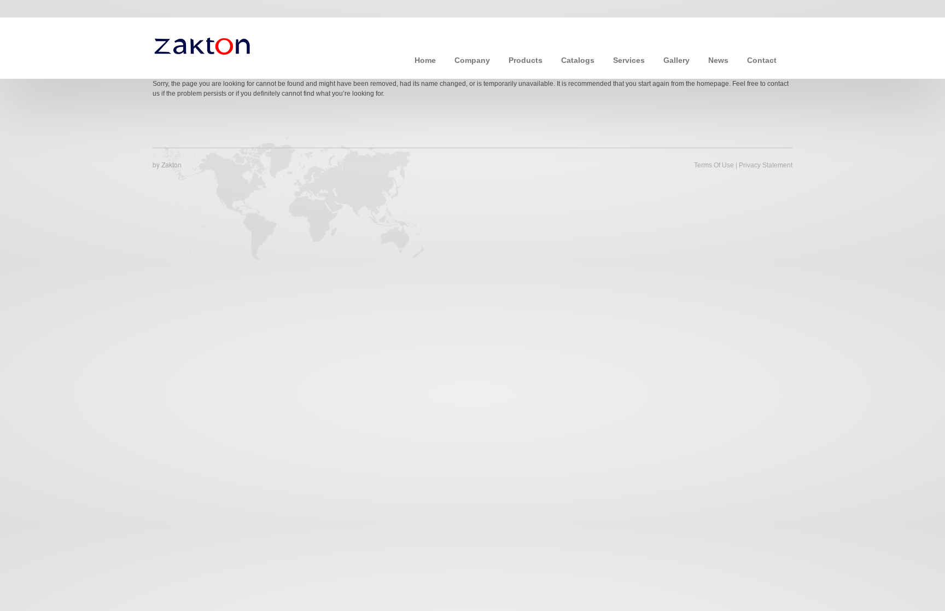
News (718, 60)
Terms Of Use (714, 165)
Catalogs (577, 60)
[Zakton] (202, 45)
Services (629, 60)
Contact (762, 60)
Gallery (676, 60)
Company (472, 60)
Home (425, 60)
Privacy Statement (765, 165)
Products (525, 60)
